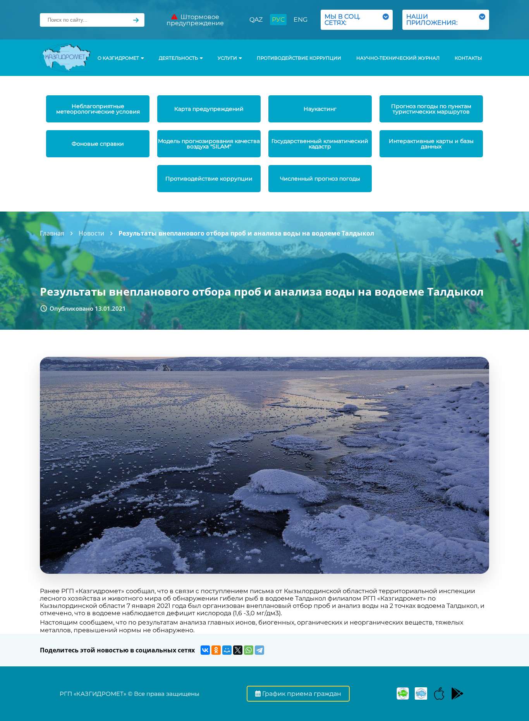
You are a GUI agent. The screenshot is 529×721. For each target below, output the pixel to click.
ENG (300, 19)
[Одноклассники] (216, 650)
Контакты (468, 58)
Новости (91, 233)
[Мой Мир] (227, 650)
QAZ (256, 19)
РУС (278, 19)
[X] (237, 650)
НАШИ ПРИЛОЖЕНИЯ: (433, 19)
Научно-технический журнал (398, 58)
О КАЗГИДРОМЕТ (118, 58)
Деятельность (178, 58)
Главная (52, 233)
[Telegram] (259, 650)
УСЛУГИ (227, 58)
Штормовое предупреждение (195, 20)
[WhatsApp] (248, 650)
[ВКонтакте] (205, 650)
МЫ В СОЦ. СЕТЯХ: (342, 19)
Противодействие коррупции (299, 58)
